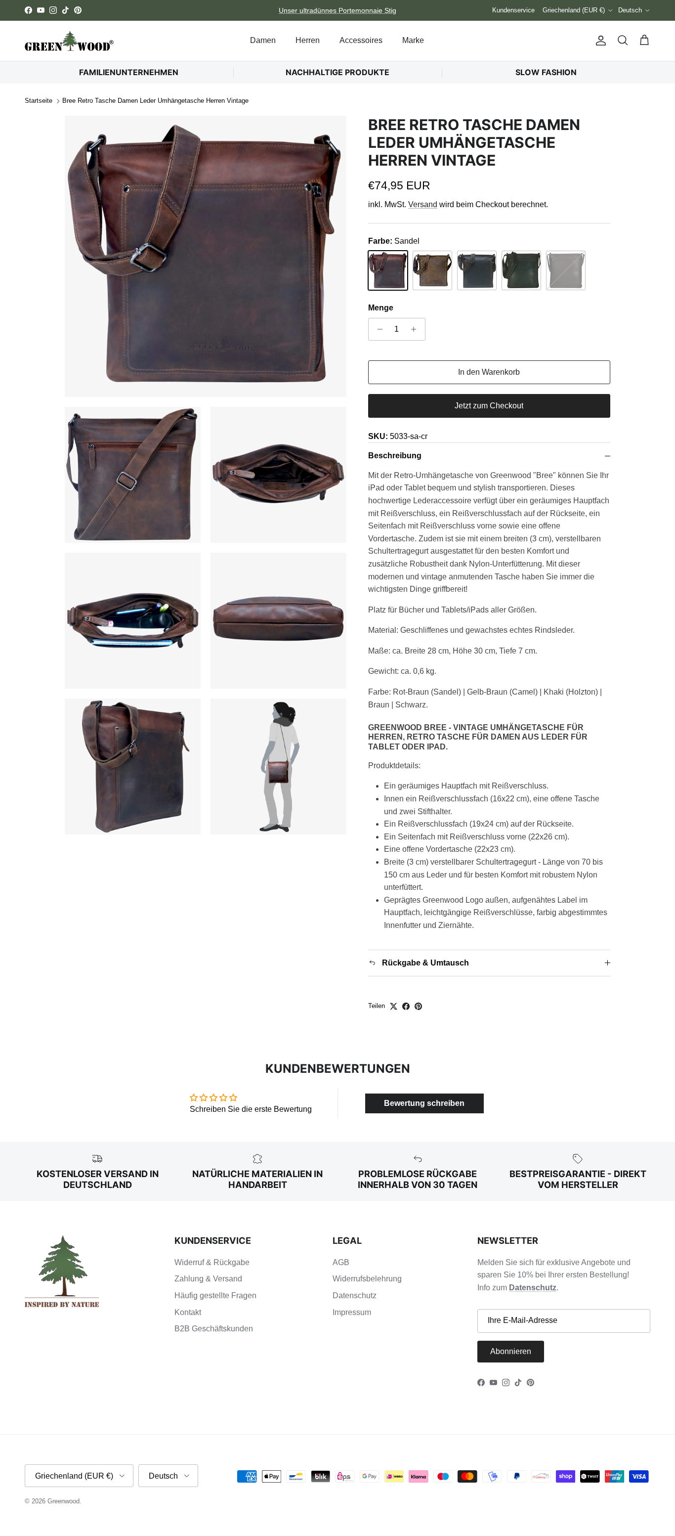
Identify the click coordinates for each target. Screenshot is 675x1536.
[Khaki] (477, 270)
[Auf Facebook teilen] (406, 1006)
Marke (413, 40)
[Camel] (432, 270)
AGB (341, 1262)
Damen (263, 40)
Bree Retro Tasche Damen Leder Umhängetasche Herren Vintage (155, 101)
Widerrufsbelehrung (367, 1278)
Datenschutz (355, 1295)
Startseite (38, 101)
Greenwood (63, 1501)
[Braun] (521, 270)
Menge (380, 308)
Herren (307, 40)
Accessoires (360, 40)
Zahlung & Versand (208, 1278)
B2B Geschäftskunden (213, 1328)
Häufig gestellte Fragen (215, 1295)
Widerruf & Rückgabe (212, 1262)
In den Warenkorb (489, 372)
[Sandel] (388, 270)
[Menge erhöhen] (416, 329)
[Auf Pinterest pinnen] (418, 1006)
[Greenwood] (69, 41)
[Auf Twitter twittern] (393, 1006)
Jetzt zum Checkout (489, 405)
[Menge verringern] (377, 329)
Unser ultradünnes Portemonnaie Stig (337, 10)
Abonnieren (510, 1351)
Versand (422, 204)
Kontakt (187, 1312)
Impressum (352, 1312)
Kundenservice (513, 10)
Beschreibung (395, 455)
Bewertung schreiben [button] (424, 1103)
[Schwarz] (566, 270)
